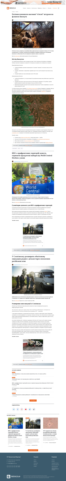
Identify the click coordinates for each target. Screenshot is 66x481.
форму (45, 211)
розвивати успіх (15, 132)
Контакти (53, 461)
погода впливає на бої (29, 140)
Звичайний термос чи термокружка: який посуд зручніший (26, 379)
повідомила (17, 202)
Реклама (49, 8)
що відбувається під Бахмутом (43, 139)
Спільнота (55, 8)
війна (19, 148)
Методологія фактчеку (55, 464)
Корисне (29, 8)
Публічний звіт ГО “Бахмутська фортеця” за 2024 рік (55, 469)
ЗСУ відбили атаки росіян (32, 88)
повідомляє (17, 56)
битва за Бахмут (15, 148)
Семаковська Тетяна (17, 161)
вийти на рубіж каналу (25, 137)
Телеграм (26, 145)
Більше (44, 8)
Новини (24, 8)
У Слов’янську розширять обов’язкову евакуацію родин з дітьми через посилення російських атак (33, 434)
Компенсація (34, 8)
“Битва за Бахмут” (49, 142)
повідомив (17, 300)
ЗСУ (21, 148)
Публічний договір (55, 466)
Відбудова (40, 8)
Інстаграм (30, 145)
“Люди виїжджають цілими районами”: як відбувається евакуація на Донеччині (31, 394)
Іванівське (44, 91)
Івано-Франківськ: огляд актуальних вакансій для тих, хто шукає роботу (29, 373)
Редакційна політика (55, 463)
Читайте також (11, 415)
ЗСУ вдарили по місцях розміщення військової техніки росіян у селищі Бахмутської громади (32, 389)
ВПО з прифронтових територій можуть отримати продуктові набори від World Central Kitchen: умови (32, 383)
